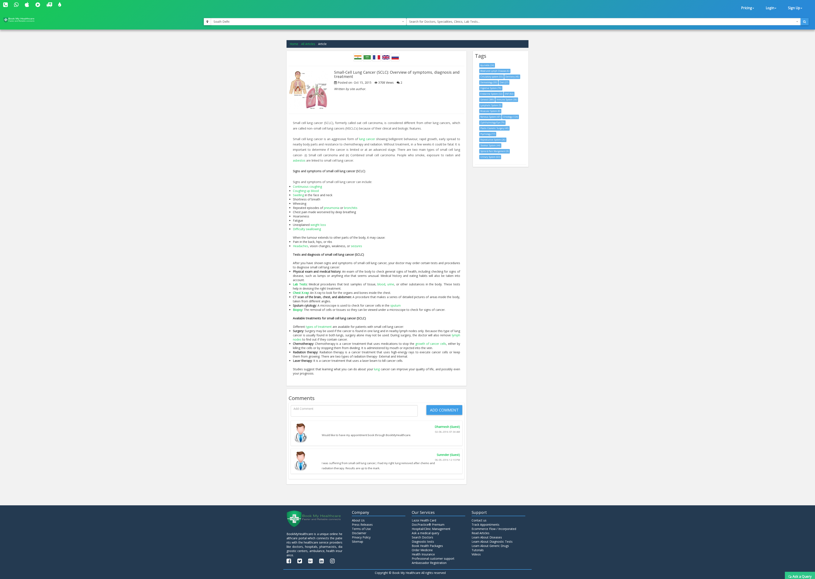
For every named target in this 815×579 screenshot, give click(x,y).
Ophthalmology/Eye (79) (492, 122)
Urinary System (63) (490, 156)
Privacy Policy (361, 537)
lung (377, 369)
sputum (395, 305)
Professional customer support (433, 558)
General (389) (487, 99)
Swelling (298, 195)
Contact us (479, 520)
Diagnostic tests (423, 542)
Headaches (300, 246)
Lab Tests (300, 284)
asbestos (299, 160)
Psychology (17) (487, 133)
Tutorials (478, 550)
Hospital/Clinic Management (431, 529)
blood (381, 284)
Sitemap (357, 542)
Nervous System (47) (490, 116)
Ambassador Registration (429, 563)
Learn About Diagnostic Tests (492, 542)
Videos (476, 554)
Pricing (746, 8)
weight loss (318, 225)
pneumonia (331, 208)
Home (294, 44)
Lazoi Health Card (424, 520)
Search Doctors (422, 537)
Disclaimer (359, 533)
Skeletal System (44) (490, 145)
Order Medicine (422, 550)
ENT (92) (509, 93)
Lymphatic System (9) (490, 105)
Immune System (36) (506, 99)
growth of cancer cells (430, 344)
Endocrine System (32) (491, 93)
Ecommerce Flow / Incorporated (494, 529)
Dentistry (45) (512, 76)
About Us (358, 520)
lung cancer (367, 139)
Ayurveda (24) (487, 65)
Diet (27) (504, 82)
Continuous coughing (307, 187)
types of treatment (319, 327)
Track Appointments (485, 525)
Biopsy (297, 310)
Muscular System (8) (490, 111)
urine (390, 284)
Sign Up (794, 8)
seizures (356, 246)
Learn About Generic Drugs (490, 546)
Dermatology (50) (488, 82)
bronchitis (350, 208)
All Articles (308, 44)
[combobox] (308, 21)
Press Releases (362, 525)
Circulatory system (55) (491, 76)
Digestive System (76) (490, 88)
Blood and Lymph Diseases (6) (494, 70)
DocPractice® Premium (428, 525)
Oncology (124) (510, 116)
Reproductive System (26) (492, 139)
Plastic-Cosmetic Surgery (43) (494, 128)
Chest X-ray (301, 293)
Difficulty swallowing (307, 229)
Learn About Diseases (487, 537)
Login (770, 8)
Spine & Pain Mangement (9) (494, 151)
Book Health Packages (427, 546)
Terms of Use (361, 529)
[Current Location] (207, 21)
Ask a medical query (425, 533)
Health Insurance (423, 554)
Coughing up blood (306, 191)
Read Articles (480, 533)
